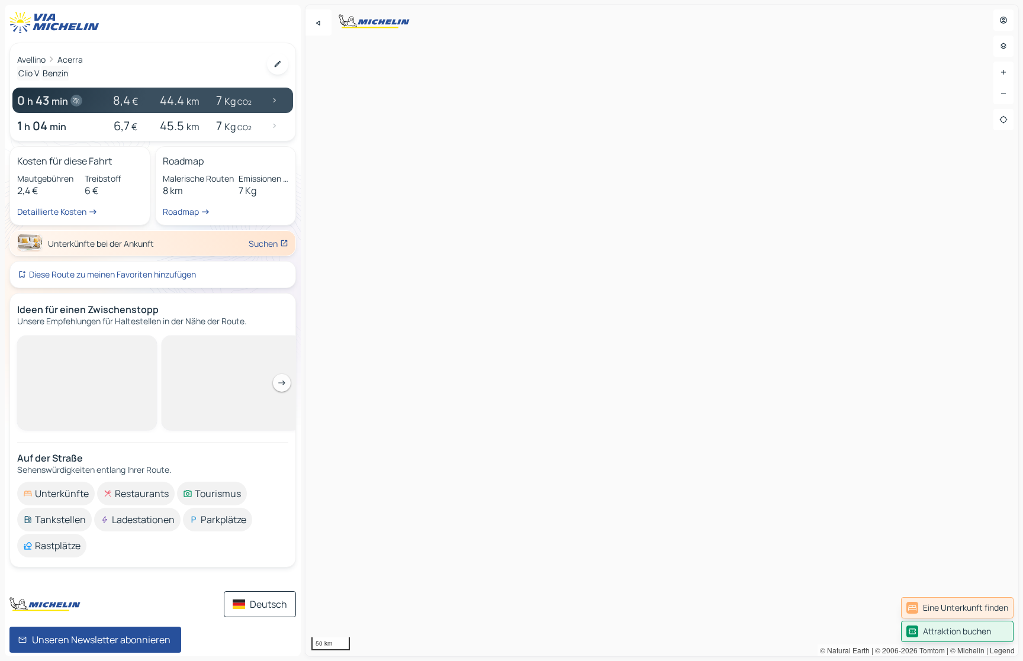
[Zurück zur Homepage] (56, 22)
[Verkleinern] (1003, 93)
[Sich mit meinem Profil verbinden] (1003, 20)
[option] (56, 493)
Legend (1002, 650)
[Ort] (1003, 119)
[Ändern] (277, 64)
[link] (957, 607)
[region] (661, 330)
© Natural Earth (845, 650)
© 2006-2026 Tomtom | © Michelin (930, 650)
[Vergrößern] (1003, 72)
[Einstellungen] (1003, 46)
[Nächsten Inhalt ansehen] (282, 383)
